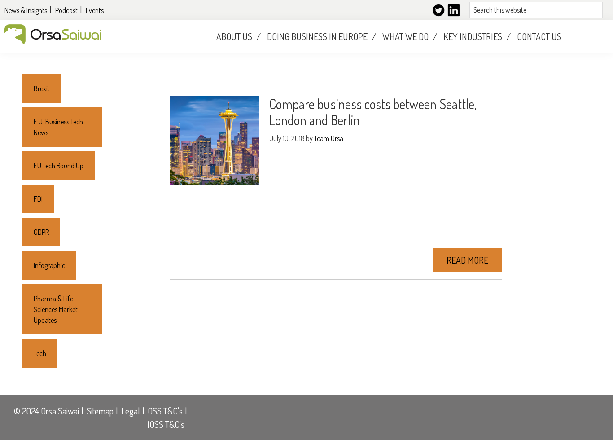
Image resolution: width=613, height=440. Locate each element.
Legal (130, 411)
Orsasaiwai (52, 34)
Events (95, 10)
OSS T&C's (165, 411)
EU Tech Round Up (58, 165)
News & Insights (25, 10)
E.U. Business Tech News (58, 127)
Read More (467, 260)
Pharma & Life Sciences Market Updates (56, 309)
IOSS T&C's (165, 424)
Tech (40, 353)
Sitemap (100, 411)
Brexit (42, 88)
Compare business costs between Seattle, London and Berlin (373, 111)
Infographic (49, 265)
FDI (38, 198)
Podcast (66, 10)
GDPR (41, 232)
